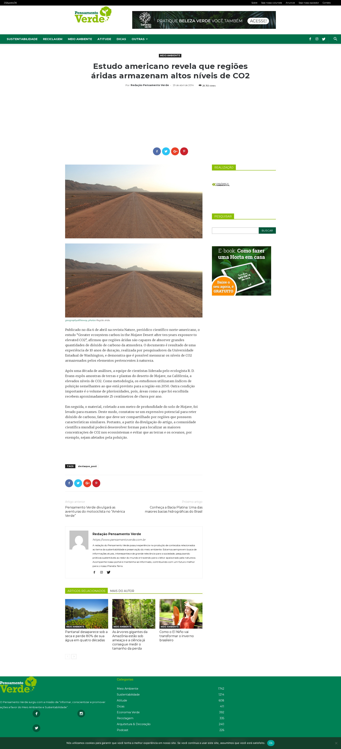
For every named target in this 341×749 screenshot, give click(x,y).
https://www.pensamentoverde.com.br (119, 539)
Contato (327, 2)
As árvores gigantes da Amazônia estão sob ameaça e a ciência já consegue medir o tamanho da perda (129, 640)
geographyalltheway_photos (80, 320)
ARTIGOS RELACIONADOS (86, 591)
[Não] (336, 743)
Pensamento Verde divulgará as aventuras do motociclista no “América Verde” (95, 512)
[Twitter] (324, 39)
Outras (138, 39)
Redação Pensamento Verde (150, 85)
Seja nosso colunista (271, 2)
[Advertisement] (170, 117)
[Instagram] (317, 39)
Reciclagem (52, 39)
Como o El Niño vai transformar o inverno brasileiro (176, 636)
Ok (271, 742)
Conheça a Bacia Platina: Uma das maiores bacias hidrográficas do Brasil (173, 509)
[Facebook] (310, 39)
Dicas (121, 39)
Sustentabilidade (22, 39)
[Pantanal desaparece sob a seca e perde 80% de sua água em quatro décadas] (86, 614)
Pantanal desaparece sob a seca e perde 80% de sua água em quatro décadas (86, 636)
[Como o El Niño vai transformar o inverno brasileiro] (180, 614)
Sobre (254, 2)
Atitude (104, 39)
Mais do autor (122, 591)
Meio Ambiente (80, 39)
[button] (335, 39)
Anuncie (290, 2)
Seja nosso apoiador (309, 2)
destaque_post (87, 466)
